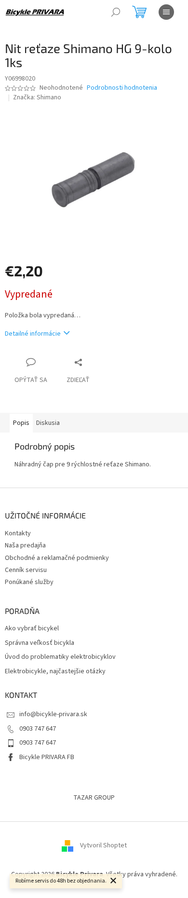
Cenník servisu (26, 570)
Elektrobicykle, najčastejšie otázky (55, 671)
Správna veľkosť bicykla (39, 643)
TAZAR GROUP (94, 798)
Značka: (37, 97)
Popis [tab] (21, 423)
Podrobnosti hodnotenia (122, 88)
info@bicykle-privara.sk (53, 714)
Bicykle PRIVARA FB (46, 757)
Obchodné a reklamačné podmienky (57, 558)
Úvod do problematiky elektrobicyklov (60, 657)
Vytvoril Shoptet (103, 846)
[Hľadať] (115, 12)
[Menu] (166, 12)
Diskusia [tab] (48, 423)
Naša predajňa (25, 545)
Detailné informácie (33, 334)
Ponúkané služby (29, 582)
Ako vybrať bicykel (32, 628)
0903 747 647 (37, 729)
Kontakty (18, 533)
